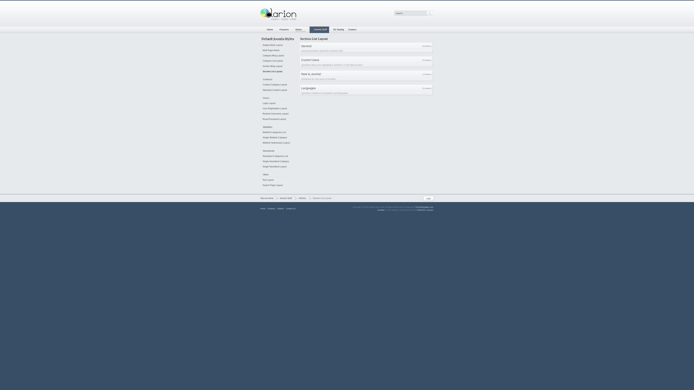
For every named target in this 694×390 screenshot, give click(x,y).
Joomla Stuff (286, 198)
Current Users (310, 60)
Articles (302, 198)
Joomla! (380, 210)
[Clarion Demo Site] (278, 14)
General (306, 46)
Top (428, 199)
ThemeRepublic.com (424, 207)
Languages (308, 88)
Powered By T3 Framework (427, 215)
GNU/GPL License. (425, 210)
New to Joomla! (311, 74)
